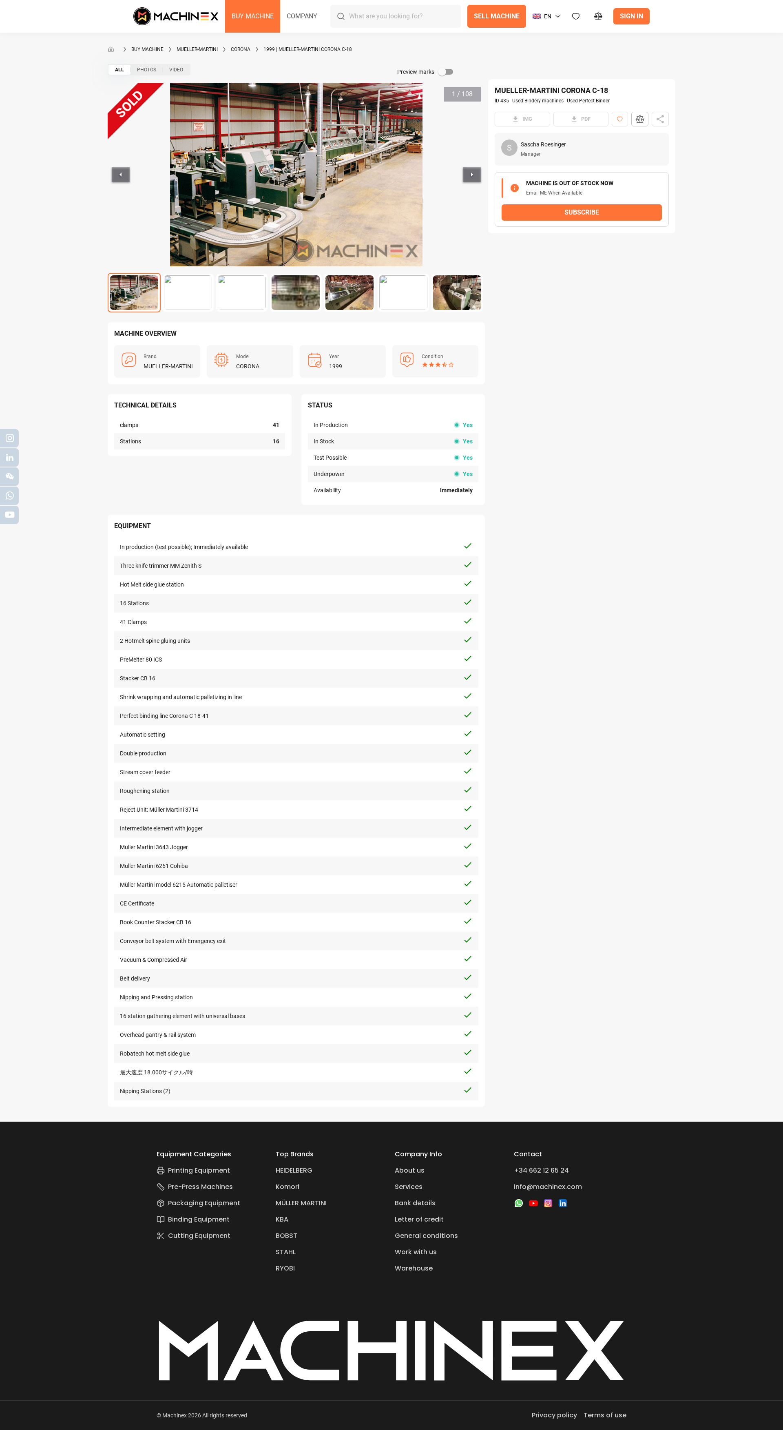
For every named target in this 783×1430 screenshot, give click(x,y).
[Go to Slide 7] (457, 292)
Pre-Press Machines (200, 1186)
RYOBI (285, 1268)
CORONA (240, 49)
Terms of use (605, 1415)
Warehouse (414, 1268)
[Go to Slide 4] (295, 292)
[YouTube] (533, 1203)
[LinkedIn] (563, 1203)
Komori (287, 1186)
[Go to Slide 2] (188, 292)
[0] (599, 16)
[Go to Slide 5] (349, 292)
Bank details (415, 1203)
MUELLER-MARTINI (197, 49)
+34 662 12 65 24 (541, 1170)
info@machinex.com (548, 1186)
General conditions (426, 1235)
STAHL (286, 1252)
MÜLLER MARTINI (301, 1203)
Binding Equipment (199, 1219)
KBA (282, 1219)
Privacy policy (554, 1415)
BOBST (286, 1235)
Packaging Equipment (204, 1203)
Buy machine (147, 49)
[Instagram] (548, 1203)
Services (408, 1186)
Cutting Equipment (199, 1235)
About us (410, 1170)
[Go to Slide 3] (241, 292)
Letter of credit (419, 1219)
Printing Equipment (199, 1170)
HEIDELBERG (294, 1170)
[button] (252, 16)
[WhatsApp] (519, 1203)
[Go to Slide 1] (134, 292)
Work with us (416, 1252)
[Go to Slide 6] (403, 292)
